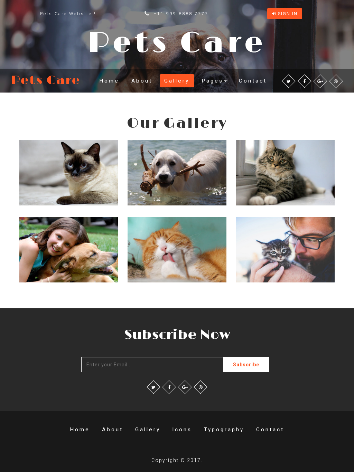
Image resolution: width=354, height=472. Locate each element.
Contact (253, 81)
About (141, 81)
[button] (214, 80)
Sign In (287, 13)
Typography (224, 429)
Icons (182, 429)
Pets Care (45, 81)
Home (109, 81)
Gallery (176, 81)
